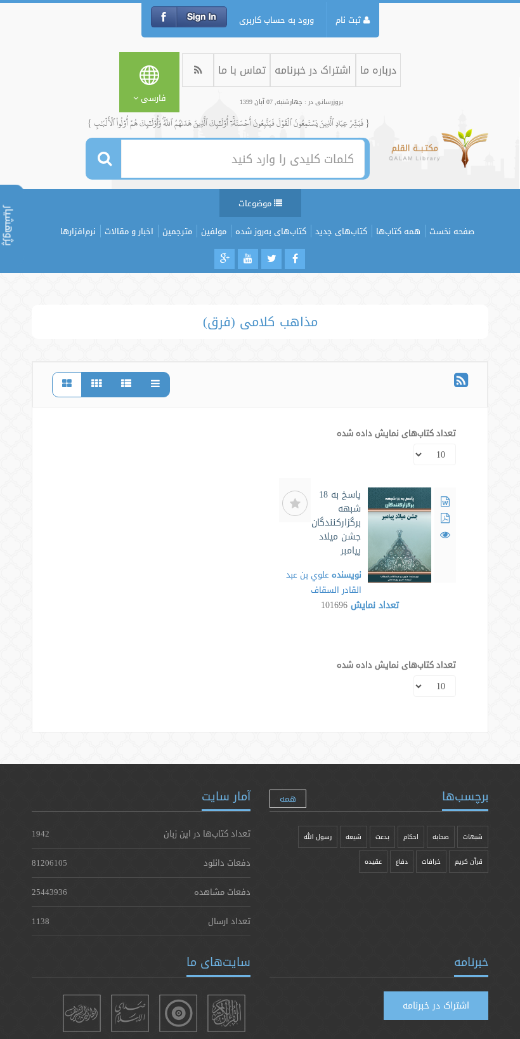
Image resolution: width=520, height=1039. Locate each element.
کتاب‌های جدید (341, 231)
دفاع (402, 862)
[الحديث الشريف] (82, 1013)
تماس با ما (242, 70)
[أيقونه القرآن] (226, 1013)
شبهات (473, 837)
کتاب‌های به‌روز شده (270, 231)
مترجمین (177, 231)
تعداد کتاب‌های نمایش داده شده (396, 432)
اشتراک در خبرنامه (313, 70)
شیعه (353, 837)
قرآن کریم (469, 862)
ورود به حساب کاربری (276, 19)
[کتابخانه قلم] (438, 154)
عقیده (373, 862)
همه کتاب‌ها (398, 231)
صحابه (440, 837)
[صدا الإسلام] (130, 1013)
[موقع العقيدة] (178, 1013)
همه (288, 798)
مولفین (213, 231)
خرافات (431, 862)
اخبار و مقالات (129, 231)
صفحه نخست (451, 231)
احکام (411, 837)
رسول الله (318, 837)
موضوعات (256, 203)
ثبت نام (349, 19)
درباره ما (378, 70)
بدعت (382, 837)
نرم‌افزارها (78, 231)
